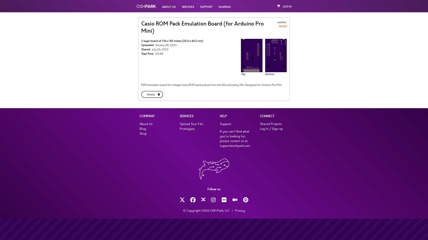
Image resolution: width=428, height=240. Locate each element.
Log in (287, 6)
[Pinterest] (245, 200)
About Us (169, 7)
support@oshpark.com (235, 146)
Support (206, 7)
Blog (143, 129)
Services (188, 7)
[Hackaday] (203, 200)
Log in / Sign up (271, 129)
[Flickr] (224, 200)
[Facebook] (193, 200)
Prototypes (187, 129)
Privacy (240, 211)
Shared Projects (271, 124)
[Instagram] (213, 200)
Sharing (225, 7)
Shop (143, 134)
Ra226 (283, 26)
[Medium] (235, 200)
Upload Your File (191, 124)
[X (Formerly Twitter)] (182, 200)
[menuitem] (152, 94)
